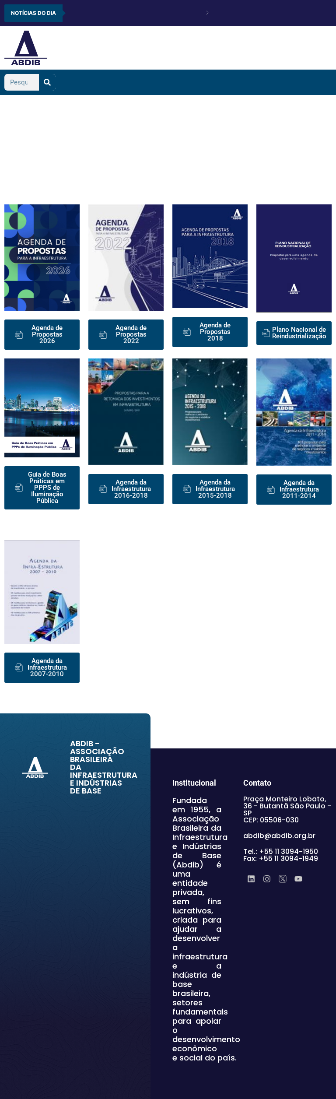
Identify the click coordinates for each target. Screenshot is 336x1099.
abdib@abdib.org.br (279, 836)
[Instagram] (267, 879)
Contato (257, 782)
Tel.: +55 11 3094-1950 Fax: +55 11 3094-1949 (280, 855)
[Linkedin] (251, 879)
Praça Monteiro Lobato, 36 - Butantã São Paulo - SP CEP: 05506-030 (287, 809)
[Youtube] (298, 879)
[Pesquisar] (47, 82)
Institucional (194, 782)
